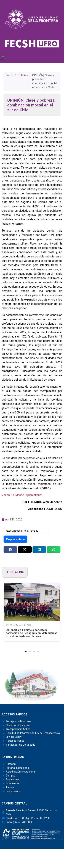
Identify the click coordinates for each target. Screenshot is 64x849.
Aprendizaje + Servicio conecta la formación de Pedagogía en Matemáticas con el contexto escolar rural (31, 633)
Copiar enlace (15, 539)
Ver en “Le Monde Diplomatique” (22, 495)
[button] (3, 58)
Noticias (23, 75)
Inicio (9, 75)
